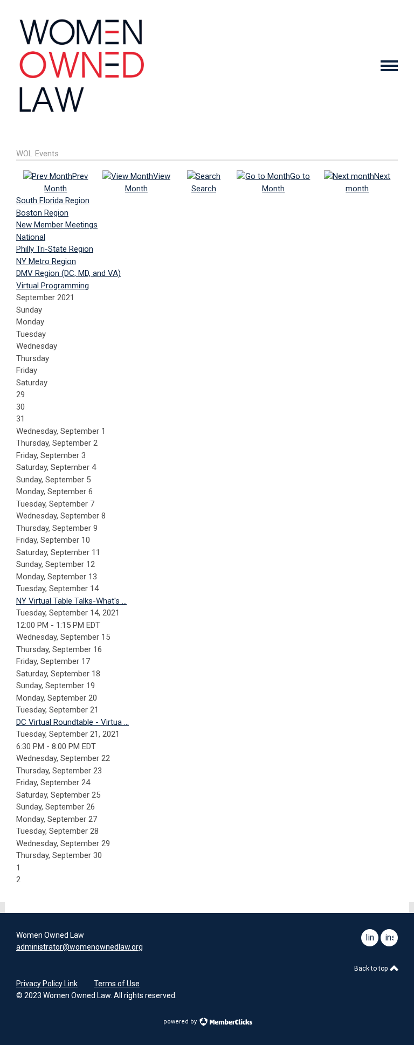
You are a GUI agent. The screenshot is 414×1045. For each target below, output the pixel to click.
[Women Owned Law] (81, 112)
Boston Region (42, 213)
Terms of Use (117, 983)
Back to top (371, 968)
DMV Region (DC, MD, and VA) (68, 273)
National (30, 237)
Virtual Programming (52, 285)
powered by (180, 1021)
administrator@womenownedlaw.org (79, 947)
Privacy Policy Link (47, 983)
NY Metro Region (46, 261)
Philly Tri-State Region (54, 249)
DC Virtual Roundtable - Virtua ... (72, 722)
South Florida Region (52, 200)
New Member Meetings (57, 225)
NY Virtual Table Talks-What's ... (71, 601)
